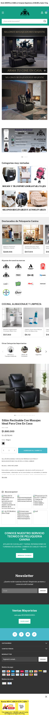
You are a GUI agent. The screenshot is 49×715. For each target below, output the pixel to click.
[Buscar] (44, 21)
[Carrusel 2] (24, 97)
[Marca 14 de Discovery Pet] (18, 292)
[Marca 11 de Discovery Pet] (30, 283)
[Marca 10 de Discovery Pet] (18, 283)
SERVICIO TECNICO (24, 555)
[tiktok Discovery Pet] (34, 634)
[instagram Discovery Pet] (15, 634)
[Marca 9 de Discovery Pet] (6, 283)
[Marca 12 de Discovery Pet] (43, 283)
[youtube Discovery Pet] (28, 634)
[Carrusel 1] (24, 50)
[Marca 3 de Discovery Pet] (30, 266)
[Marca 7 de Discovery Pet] (30, 275)
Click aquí (24, 621)
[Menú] (3, 13)
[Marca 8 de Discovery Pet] (43, 275)
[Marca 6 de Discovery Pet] (18, 275)
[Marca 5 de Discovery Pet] (6, 275)
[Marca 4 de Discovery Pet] (43, 266)
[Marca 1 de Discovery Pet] (6, 266)
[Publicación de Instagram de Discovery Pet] (9, 502)
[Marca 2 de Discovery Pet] (18, 266)
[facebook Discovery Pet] (21, 634)
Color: (6, 440)
